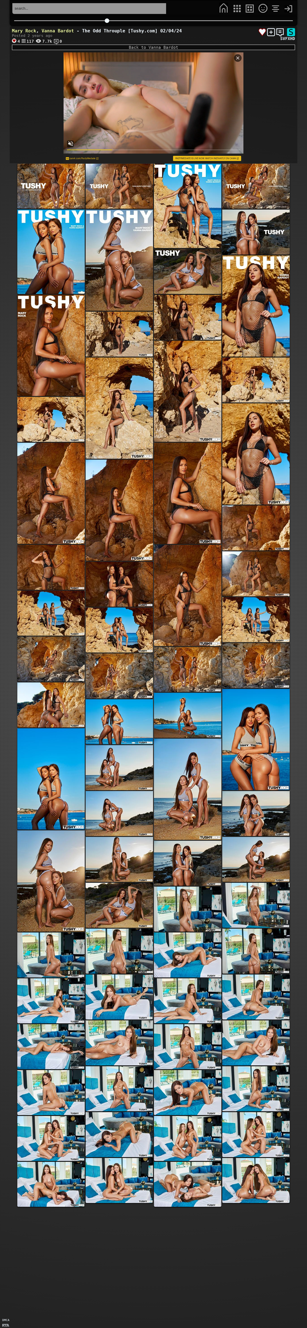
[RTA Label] (5, 1325)
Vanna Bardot (58, 31)
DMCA (5, 1320)
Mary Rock (24, 31)
